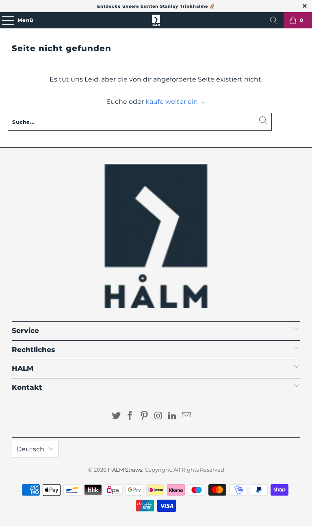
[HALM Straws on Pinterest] (145, 416)
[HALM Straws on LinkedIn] (173, 416)
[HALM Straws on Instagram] (159, 416)
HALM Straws (125, 469)
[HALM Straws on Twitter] (116, 416)
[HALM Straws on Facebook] (130, 416)
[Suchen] (274, 20)
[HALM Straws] (156, 20)
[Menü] (4, 20)
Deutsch (30, 449)
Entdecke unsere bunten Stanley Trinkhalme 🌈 (156, 6)
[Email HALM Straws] (187, 416)
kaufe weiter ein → (175, 101)
